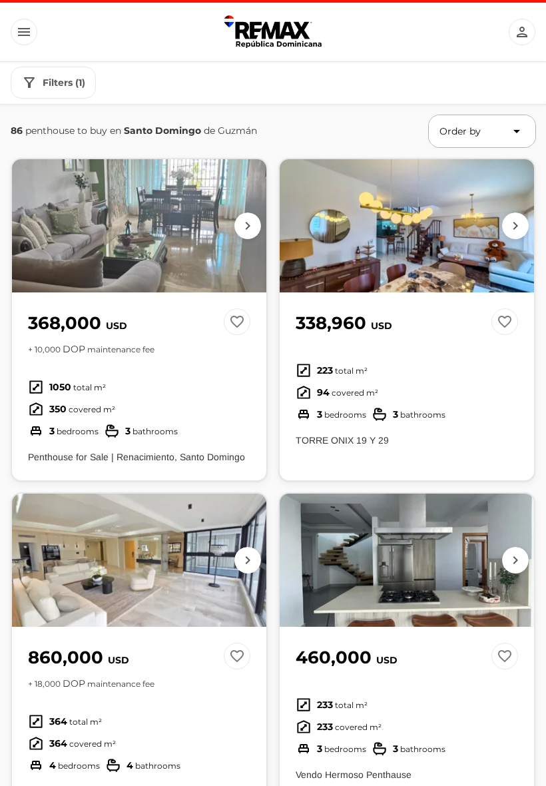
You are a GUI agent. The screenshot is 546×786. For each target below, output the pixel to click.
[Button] (24, 32)
